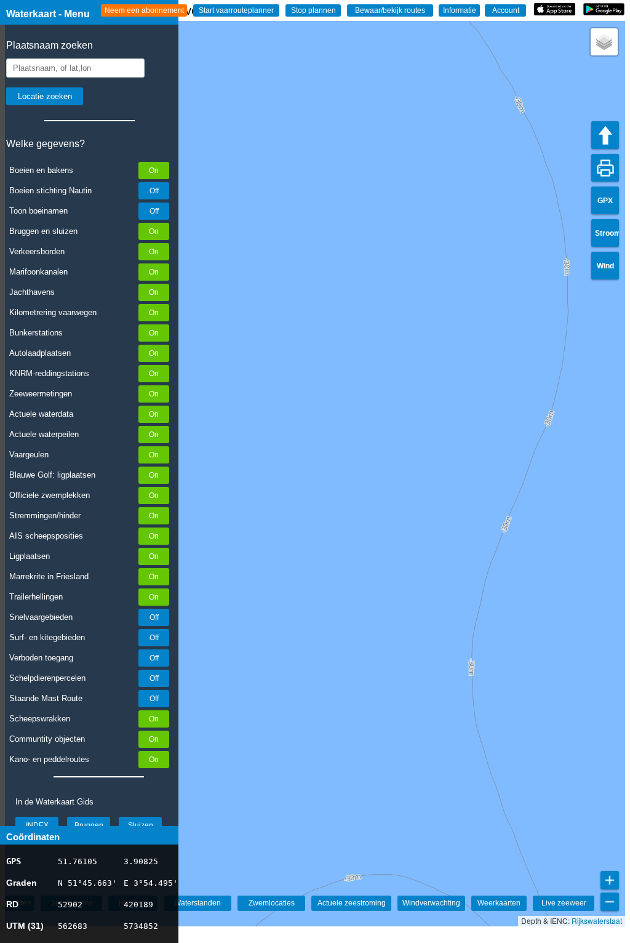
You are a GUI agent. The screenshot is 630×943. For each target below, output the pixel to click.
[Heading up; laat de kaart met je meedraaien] (605, 135)
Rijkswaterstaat (597, 920)
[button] (604, 41)
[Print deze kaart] (605, 168)
